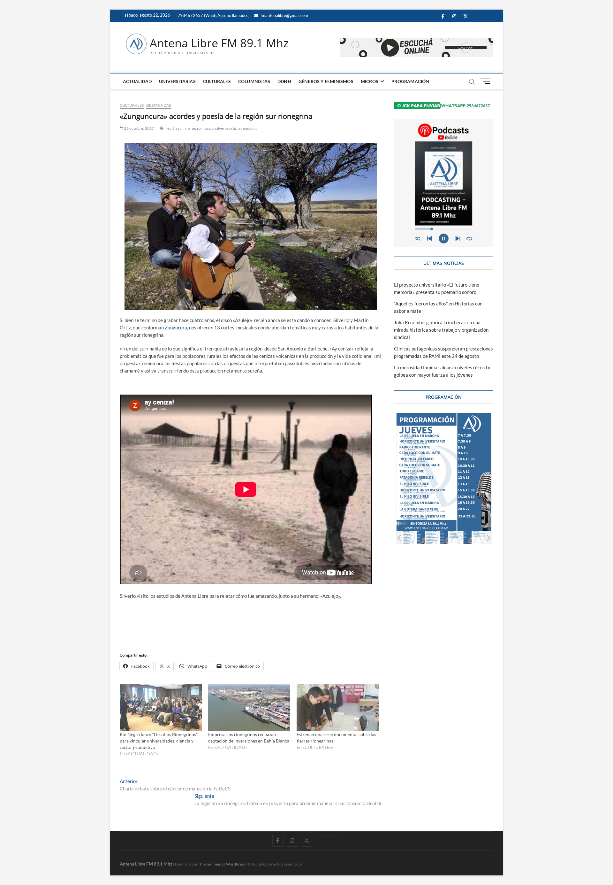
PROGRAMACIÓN (410, 81)
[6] (460, 537)
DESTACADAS (158, 105)
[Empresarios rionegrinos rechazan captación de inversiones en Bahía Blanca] (249, 707)
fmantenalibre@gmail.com (284, 15)
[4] (413, 537)
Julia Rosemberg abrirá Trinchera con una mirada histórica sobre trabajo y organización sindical (441, 329)
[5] (437, 537)
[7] (483, 537)
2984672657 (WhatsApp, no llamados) (213, 15)
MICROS (369, 81)
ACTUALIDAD (137, 81)
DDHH (284, 81)
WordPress (235, 864)
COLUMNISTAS (254, 81)
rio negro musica (199, 128)
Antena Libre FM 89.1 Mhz (219, 43)
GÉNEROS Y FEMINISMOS (326, 81)
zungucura (247, 128)
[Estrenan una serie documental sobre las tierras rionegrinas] (338, 707)
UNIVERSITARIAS (177, 81)
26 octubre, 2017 (138, 128)
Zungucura (175, 327)
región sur (174, 128)
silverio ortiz (226, 128)
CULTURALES (217, 81)
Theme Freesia (211, 864)
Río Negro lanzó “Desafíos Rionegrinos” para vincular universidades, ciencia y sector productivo (159, 741)
